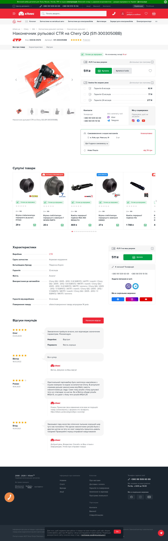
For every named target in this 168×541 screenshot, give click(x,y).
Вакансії (96, 6)
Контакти (106, 6)
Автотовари (101, 21)
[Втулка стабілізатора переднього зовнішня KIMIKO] (109, 200)
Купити (105, 71)
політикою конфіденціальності (93, 535)
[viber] (128, 286)
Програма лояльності (98, 496)
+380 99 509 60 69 (51, 6)
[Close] (165, 1)
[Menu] (14, 13)
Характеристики (36, 47)
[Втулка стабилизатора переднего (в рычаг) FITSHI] (26, 200)
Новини (63, 480)
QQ (33, 29)
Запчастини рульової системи (50, 29)
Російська (150, 6)
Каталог (32, 21)
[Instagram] (133, 120)
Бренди (63, 488)
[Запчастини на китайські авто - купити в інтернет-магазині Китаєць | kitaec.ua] (26, 14)
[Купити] (34, 225)
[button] (72, 231)
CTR (51, 254)
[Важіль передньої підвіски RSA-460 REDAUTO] (82, 200)
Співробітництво (96, 515)
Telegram (115, 120)
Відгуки (49, 47)
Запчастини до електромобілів (80, 21)
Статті (62, 484)
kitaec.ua (16, 29)
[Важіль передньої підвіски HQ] (137, 200)
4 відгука (86, 40)
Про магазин (94, 480)
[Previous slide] (16, 80)
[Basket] (153, 13)
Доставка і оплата (97, 484)
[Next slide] (72, 80)
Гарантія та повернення (99, 488)
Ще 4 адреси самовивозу (95, 143)
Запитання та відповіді (98, 492)
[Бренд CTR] (17, 40)
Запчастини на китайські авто (52, 21)
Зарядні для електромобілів (121, 21)
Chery (26, 29)
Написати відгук (93, 320)
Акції (88, 6)
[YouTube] (143, 120)
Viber (113, 117)
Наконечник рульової (76, 29)
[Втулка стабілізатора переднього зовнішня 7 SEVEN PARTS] (54, 200)
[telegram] (135, 286)
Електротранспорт (144, 21)
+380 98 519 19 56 (70, 6)
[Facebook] (138, 120)
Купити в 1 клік (122, 71)
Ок (117, 532)
